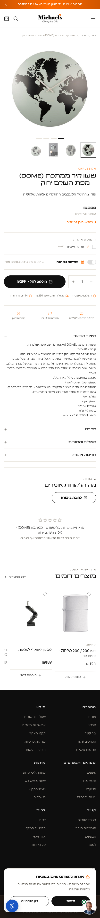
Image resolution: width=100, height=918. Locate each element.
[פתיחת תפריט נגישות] (12, 906)
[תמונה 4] (36, 150)
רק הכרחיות (29, 901)
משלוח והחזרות (82, 442)
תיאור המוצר (85, 336)
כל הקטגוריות (86, 820)
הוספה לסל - (32, 281)
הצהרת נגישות (36, 750)
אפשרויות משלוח (34, 725)
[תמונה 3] (53, 150)
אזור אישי (39, 836)
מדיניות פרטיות (35, 741)
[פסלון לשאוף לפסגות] (31, 613)
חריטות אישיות (86, 750)
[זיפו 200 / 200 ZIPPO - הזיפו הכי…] (75, 613)
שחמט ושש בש (35, 781)
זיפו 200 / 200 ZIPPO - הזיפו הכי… (77, 653)
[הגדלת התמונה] (50, 89)
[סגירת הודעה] (6, 5)
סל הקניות (39, 845)
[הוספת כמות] (73, 281)
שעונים (91, 772)
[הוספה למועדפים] (89, 594)
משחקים (39, 797)
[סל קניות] (6, 18)
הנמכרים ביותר (85, 828)
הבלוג (92, 725)
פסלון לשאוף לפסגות (35, 650)
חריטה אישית (84, 455)
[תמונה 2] (71, 150)
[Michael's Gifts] (50, 18)
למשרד (91, 845)
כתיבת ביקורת (71, 497)
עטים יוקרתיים (86, 797)
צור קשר (90, 733)
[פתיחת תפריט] (93, 18)
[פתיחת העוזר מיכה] (89, 907)
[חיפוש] (15, 18)
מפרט (90, 429)
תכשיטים (89, 781)
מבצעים (90, 836)
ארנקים (91, 789)
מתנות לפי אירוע (34, 772)
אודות (92, 717)
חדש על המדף (35, 828)
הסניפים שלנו (87, 741)
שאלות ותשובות (35, 717)
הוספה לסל (73, 677)
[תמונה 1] (88, 150)
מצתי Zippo (37, 789)
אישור (71, 901)
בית (94, 35)
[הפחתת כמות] (91, 281)
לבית (83, 35)
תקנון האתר (37, 733)
